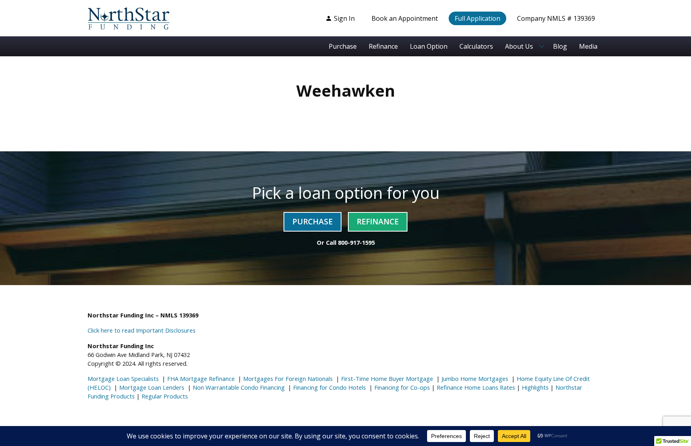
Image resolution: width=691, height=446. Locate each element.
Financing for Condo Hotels (329, 387)
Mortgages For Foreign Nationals (287, 379)
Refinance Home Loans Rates (475, 387)
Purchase (343, 46)
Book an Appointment (404, 18)
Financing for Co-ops (401, 387)
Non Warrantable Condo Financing (238, 387)
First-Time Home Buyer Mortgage (386, 379)
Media (588, 46)
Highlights (535, 387)
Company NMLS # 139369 (556, 18)
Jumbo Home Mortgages (474, 379)
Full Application (477, 18)
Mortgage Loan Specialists (123, 379)
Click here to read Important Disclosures (142, 330)
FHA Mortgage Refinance (201, 379)
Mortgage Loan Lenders (151, 387)
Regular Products (164, 396)
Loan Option (428, 46)
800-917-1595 (356, 242)
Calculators (476, 46)
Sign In (344, 18)
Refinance (383, 46)
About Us (519, 46)
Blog (560, 46)
